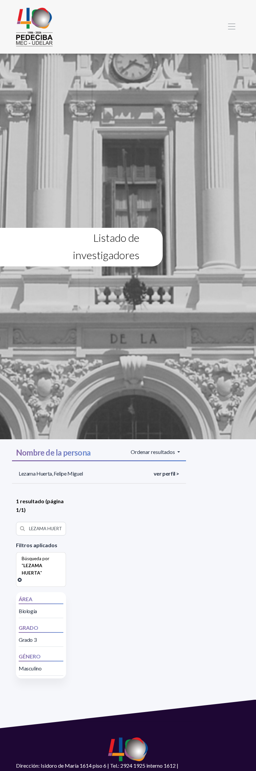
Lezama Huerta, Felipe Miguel (51, 473)
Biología (28, 611)
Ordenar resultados (153, 452)
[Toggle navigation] (231, 27)
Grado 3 (27, 639)
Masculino (30, 668)
